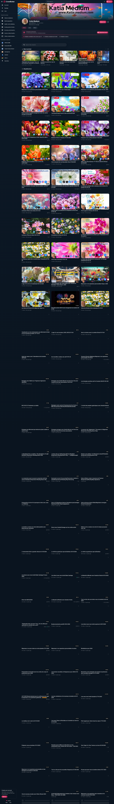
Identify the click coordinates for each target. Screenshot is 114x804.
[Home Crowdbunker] (9, 2)
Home (24, 27)
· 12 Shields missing (41, 33)
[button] (39, 65)
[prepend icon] (48, 1)
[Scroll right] (108, 49)
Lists (29, 27)
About (35, 27)
